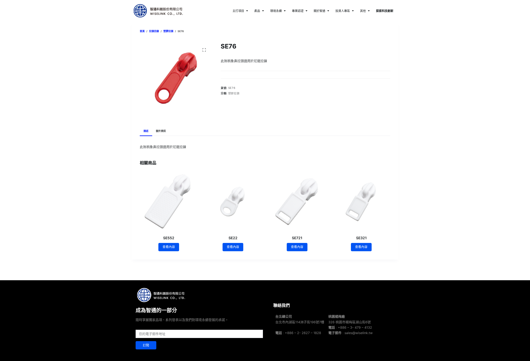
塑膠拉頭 (234, 93)
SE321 (361, 238)
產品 (257, 10)
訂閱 (146, 345)
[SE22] (233, 201)
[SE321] (361, 201)
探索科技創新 (384, 10)
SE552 (168, 238)
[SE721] (297, 201)
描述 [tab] (145, 131)
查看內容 (169, 247)
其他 (363, 10)
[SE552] (169, 201)
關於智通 (319, 10)
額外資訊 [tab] (161, 131)
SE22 (233, 238)
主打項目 (238, 10)
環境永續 (276, 10)
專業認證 (298, 10)
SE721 (297, 238)
